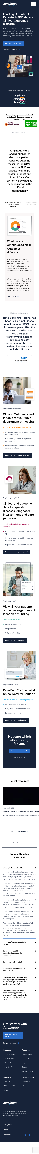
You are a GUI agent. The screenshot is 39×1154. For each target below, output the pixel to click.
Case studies (27, 1054)
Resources (26, 1050)
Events (24, 1067)
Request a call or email (13, 43)
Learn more (11, 296)
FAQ (23, 1086)
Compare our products (19, 751)
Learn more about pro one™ (15, 640)
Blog (23, 1063)
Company (7, 1077)
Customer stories (18, 133)
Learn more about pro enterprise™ (17, 455)
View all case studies (18, 832)
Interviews (26, 1058)
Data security (7, 1134)
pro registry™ (8, 1058)
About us (7, 1081)
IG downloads (27, 1071)
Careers (6, 1090)
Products (7, 1050)
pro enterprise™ (9, 1054)
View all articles (18, 843)
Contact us (26, 1081)
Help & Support (28, 1077)
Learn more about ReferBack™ (16, 720)
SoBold (16, 1115)
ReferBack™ (8, 1067)
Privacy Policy (7, 1125)
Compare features (10, 50)
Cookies (6, 1130)
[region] (21, 804)
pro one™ (7, 1063)
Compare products (10, 1043)
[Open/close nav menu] (33, 4)
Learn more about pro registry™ (16, 552)
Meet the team (9, 1086)
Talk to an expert (20, 757)
